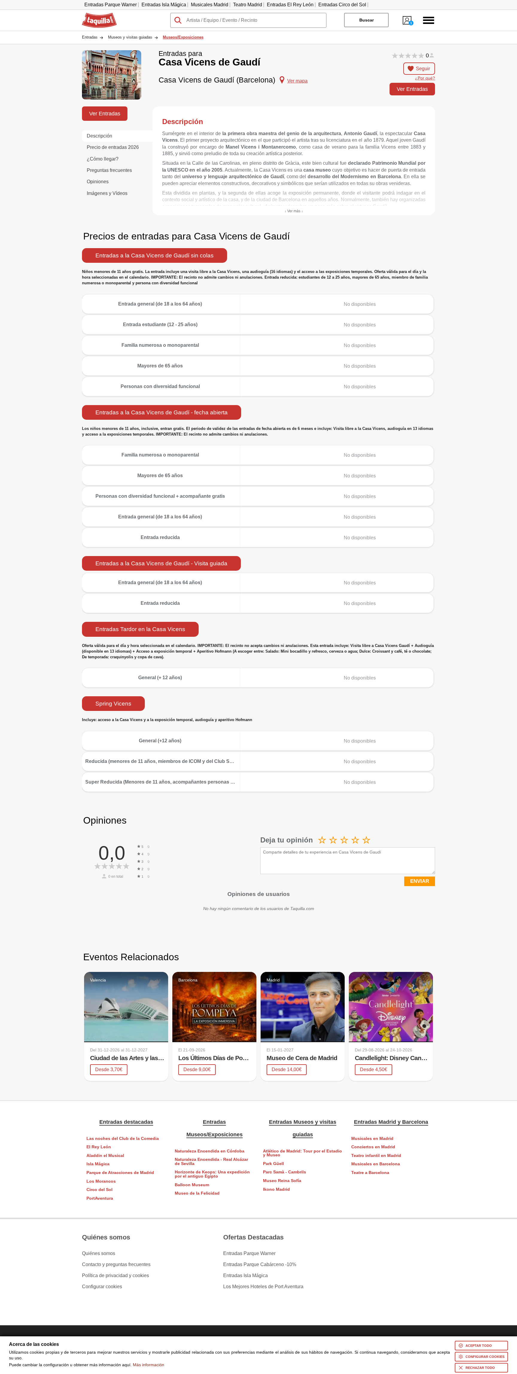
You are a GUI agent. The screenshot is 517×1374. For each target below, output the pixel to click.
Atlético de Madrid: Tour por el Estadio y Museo (302, 1153)
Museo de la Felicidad (197, 1193)
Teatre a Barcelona (370, 1172)
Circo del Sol (99, 1189)
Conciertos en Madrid (373, 1147)
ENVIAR (419, 881)
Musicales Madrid (209, 4)
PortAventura (99, 1198)
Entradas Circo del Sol (342, 4)
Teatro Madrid (247, 4)
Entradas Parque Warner (110, 4)
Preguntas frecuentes (109, 170)
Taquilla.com (95, 15)
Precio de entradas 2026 (113, 147)
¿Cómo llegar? (102, 158)
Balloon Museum (192, 1185)
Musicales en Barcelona (375, 1164)
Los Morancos (101, 1181)
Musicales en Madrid (372, 1138)
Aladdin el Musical (105, 1155)
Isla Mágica (98, 1164)
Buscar (366, 20)
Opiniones (98, 181)
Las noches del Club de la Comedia (122, 1138)
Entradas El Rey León (290, 4)
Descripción (99, 135)
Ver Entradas (412, 89)
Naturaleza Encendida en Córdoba (209, 1151)
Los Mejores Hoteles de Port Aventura (263, 1286)
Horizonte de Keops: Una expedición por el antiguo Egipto (212, 1174)
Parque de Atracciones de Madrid (120, 1172)
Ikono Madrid (276, 1189)
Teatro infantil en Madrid (376, 1155)
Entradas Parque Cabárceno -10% (259, 1264)
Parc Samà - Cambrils (284, 1172)
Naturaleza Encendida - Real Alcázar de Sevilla (211, 1161)
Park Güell (273, 1163)
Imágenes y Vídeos (107, 193)
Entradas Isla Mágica (164, 4)
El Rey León (98, 1147)
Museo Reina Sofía (282, 1180)
